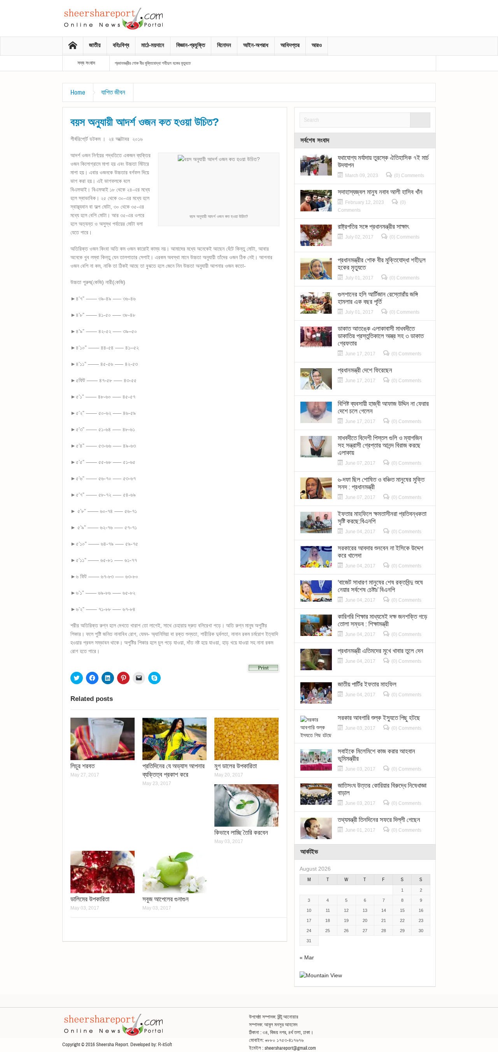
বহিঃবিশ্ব (121, 45)
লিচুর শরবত (82, 766)
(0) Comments (409, 175)
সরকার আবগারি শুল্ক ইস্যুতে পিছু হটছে (379, 718)
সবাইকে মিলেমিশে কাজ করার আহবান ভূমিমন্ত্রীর (376, 755)
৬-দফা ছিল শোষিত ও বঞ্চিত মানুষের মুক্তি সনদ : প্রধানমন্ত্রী (381, 483)
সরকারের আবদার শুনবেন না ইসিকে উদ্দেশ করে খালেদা (380, 551)
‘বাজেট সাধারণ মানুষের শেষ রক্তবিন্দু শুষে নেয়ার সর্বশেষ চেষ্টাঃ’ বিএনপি (380, 586)
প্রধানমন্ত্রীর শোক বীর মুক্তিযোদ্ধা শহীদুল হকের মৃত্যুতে (153, 63)
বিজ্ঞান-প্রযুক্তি (190, 45)
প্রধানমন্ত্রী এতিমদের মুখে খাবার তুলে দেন (380, 651)
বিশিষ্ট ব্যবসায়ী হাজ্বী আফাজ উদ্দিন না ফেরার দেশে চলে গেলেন (383, 407)
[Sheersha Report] (112, 18)
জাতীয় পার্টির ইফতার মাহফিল (367, 684)
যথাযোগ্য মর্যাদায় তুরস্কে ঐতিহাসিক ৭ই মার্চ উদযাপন (383, 161)
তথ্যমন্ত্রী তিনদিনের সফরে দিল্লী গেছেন (379, 820)
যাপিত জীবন (113, 92)
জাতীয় (95, 45)
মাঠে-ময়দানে (152, 45)
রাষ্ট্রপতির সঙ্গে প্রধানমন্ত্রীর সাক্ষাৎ (373, 226)
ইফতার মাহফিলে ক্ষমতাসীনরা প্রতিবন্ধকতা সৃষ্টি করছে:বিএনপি (382, 517)
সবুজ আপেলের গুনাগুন (165, 899)
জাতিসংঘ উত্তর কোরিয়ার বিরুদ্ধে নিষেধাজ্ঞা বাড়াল (382, 789)
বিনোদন (224, 45)
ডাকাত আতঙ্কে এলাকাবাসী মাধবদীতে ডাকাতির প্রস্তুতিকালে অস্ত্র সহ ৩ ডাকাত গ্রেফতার (381, 336)
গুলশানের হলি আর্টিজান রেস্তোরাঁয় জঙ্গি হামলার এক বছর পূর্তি (378, 298)
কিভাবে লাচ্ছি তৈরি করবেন (241, 833)
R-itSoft (165, 1044)
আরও (317, 45)
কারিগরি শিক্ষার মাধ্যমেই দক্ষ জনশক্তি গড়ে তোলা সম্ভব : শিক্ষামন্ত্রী (382, 620)
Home (77, 92)
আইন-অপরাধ (255, 45)
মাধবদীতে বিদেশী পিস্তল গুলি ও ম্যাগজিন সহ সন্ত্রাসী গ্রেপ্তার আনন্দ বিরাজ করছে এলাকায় (380, 445)
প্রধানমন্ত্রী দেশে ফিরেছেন (365, 370)
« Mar (307, 957)
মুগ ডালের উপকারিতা (235, 766)
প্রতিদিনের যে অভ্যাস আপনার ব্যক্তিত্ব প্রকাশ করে (173, 770)
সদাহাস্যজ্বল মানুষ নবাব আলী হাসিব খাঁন (380, 192)
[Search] (420, 120)
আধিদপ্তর (290, 45)
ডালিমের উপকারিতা (89, 899)
